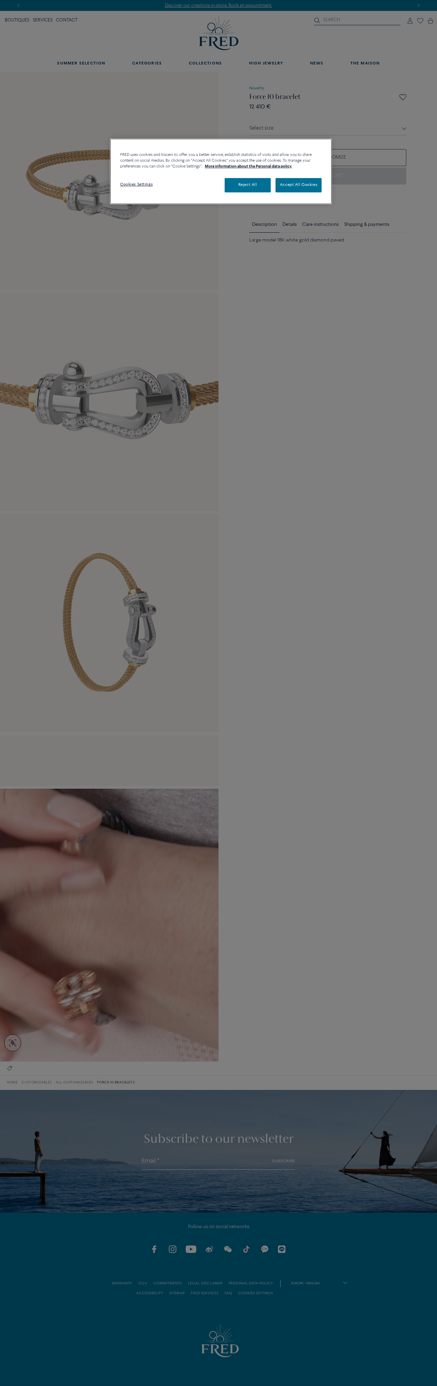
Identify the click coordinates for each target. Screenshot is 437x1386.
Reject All (247, 185)
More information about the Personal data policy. (248, 166)
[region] (221, 171)
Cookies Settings (136, 185)
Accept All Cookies (298, 185)
